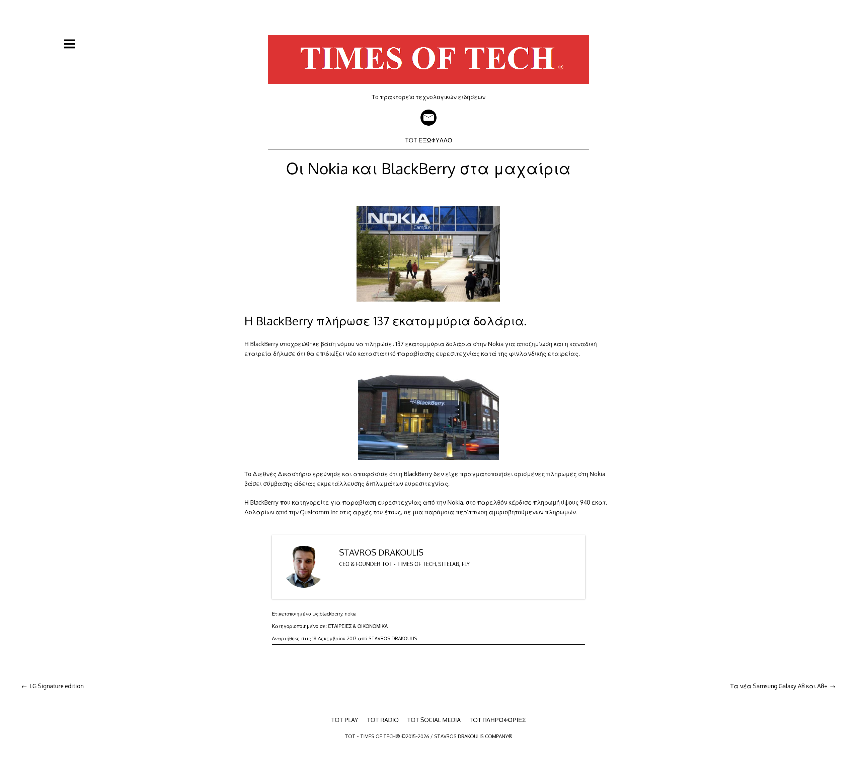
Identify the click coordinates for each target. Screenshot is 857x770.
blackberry (331, 614)
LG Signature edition (56, 686)
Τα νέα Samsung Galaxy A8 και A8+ (779, 686)
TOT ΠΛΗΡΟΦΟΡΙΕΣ (497, 719)
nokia (351, 614)
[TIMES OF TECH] (428, 88)
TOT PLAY (344, 719)
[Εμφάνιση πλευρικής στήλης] (69, 44)
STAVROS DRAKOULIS (381, 552)
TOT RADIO (383, 719)
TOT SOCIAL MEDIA (434, 719)
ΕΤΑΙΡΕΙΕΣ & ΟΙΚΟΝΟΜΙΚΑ (358, 626)
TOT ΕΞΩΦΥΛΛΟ (428, 140)
